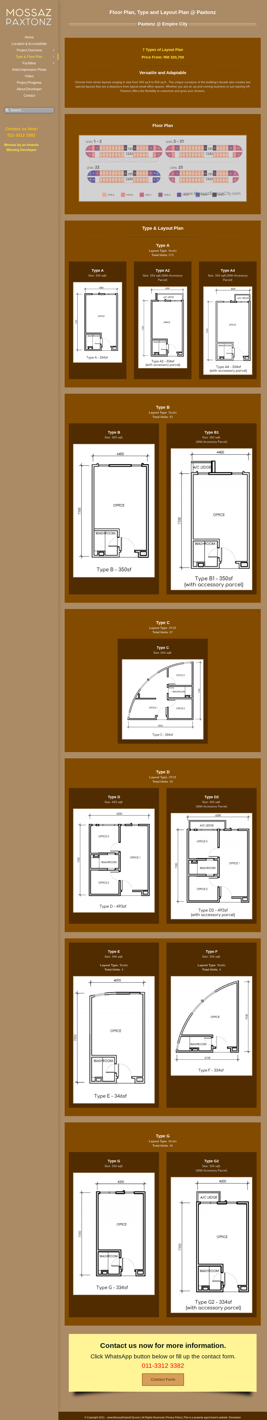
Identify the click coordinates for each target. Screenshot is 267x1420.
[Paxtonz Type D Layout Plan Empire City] (113, 810)
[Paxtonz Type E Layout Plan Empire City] (113, 978)
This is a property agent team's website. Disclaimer (212, 1417)
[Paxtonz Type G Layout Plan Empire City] (113, 1174)
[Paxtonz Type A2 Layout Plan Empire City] (163, 288)
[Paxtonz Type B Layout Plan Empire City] (113, 445)
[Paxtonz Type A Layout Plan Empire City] (97, 284)
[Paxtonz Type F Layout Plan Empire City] (211, 978)
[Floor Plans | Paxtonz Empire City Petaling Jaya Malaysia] (162, 137)
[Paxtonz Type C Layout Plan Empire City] (162, 661)
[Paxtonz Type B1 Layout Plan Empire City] (211, 450)
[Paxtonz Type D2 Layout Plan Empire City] (211, 814)
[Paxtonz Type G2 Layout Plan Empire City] (211, 1178)
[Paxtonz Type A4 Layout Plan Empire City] (228, 288)
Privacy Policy (174, 1417)
